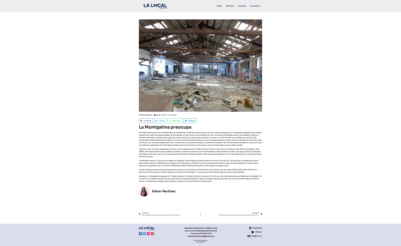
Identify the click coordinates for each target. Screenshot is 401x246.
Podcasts (242, 6)
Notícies (230, 6)
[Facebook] (140, 233)
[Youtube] (152, 233)
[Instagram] (148, 233)
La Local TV (255, 6)
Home (219, 6)
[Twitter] (144, 233)
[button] (146, 120)
